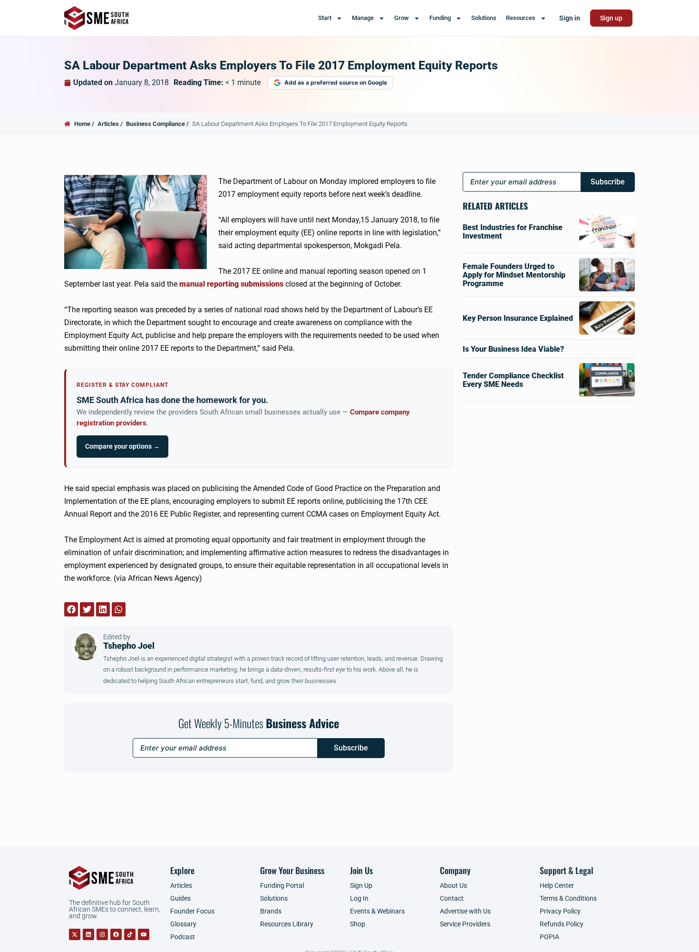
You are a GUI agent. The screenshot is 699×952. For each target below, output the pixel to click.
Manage (363, 17)
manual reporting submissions (231, 283)
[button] (71, 609)
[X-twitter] (74, 934)
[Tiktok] (130, 934)
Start (324, 17)
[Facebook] (116, 934)
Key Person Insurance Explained (518, 318)
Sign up (611, 18)
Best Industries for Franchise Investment (513, 231)
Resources (520, 17)
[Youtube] (143, 934)
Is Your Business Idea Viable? (513, 349)
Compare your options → (122, 446)
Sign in (569, 18)
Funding (440, 17)
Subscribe (351, 747)
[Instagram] (102, 934)
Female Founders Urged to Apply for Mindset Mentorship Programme (514, 275)
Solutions (483, 17)
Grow (401, 17)
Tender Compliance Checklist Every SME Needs (513, 380)
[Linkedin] (88, 934)
